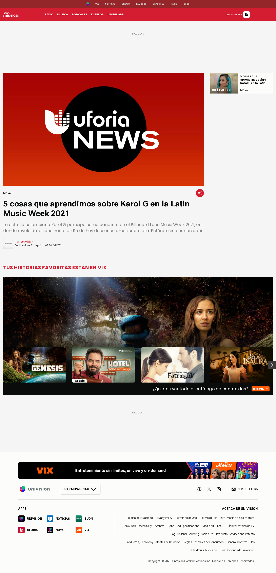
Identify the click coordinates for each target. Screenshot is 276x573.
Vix (97, 4)
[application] (103, 129)
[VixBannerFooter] (138, 470)
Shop (187, 4)
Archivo (159, 526)
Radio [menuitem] (49, 14)
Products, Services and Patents (235, 534)
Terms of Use (208, 517)
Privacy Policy (164, 517)
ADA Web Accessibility (138, 526)
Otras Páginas (76, 489)
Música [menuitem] (62, 14)
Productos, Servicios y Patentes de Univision (153, 542)
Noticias (110, 4)
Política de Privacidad (140, 517)
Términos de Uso (186, 517)
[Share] (200, 193)
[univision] (11, 14)
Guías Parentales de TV (240, 526)
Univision (27, 242)
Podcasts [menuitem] (79, 14)
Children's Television (204, 550)
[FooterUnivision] (35, 489)
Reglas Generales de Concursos (203, 542)
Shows (126, 4)
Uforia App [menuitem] (115, 14)
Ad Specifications (188, 526)
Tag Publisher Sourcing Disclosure (191, 534)
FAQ (219, 526)
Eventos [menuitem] (97, 14)
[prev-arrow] (0, 365)
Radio (174, 4)
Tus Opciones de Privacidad (237, 550)
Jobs (171, 526)
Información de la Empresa (237, 517)
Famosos (141, 4)
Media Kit (208, 526)
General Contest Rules (241, 542)
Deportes (158, 4)
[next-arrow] (272, 365)
